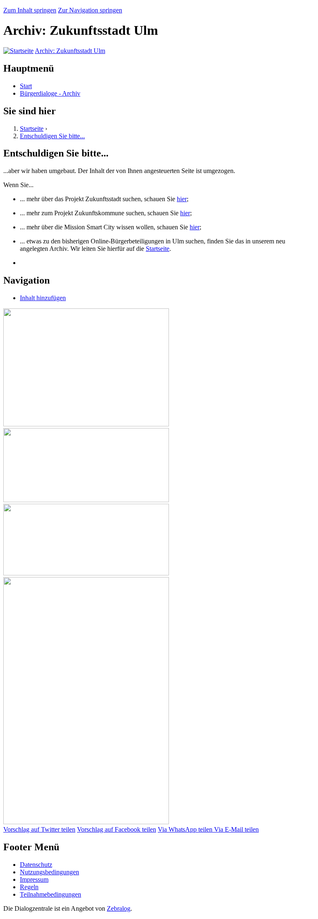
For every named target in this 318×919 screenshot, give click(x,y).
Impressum (34, 879)
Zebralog (118, 908)
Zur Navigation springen (90, 10)
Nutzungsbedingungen (49, 872)
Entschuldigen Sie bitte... (52, 136)
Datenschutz (36, 864)
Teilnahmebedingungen (50, 894)
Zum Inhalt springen (29, 10)
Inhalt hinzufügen (43, 297)
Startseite (31, 128)
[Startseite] (18, 50)
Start (26, 85)
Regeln (29, 886)
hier (182, 198)
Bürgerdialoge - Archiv (50, 93)
